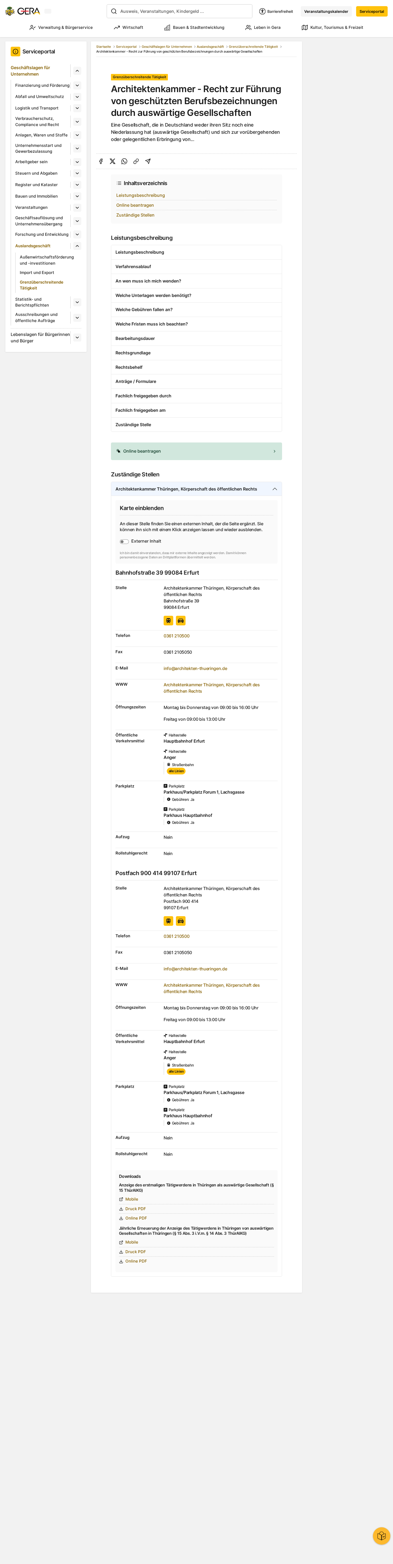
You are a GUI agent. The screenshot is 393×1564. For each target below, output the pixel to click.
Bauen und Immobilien (36, 196)
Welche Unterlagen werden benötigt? (153, 295)
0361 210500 (176, 635)
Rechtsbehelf (128, 367)
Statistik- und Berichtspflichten (32, 302)
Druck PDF (135, 1208)
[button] (196, 451)
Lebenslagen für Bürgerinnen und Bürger (40, 337)
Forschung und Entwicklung (41, 234)
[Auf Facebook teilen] (100, 161)
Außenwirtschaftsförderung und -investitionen (47, 260)
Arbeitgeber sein (31, 161)
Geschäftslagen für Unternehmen (30, 71)
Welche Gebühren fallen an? (144, 309)
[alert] (196, 451)
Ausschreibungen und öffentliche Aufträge (36, 317)
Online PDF (136, 1218)
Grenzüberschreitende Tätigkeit (41, 285)
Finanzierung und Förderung (42, 85)
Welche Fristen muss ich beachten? (151, 324)
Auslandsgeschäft (33, 245)
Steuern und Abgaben (36, 173)
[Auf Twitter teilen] (112, 161)
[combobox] (179, 11)
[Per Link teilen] (136, 161)
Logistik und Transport (37, 108)
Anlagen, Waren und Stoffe (41, 135)
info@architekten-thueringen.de (195, 668)
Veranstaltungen (31, 207)
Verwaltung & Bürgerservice (65, 27)
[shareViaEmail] (147, 161)
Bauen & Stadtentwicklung (198, 27)
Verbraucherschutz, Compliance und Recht (37, 121)
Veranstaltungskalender (326, 11)
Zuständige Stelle (133, 424)
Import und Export (37, 272)
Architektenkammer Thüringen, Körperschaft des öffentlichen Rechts (186, 489)
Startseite (103, 47)
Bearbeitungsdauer (135, 338)
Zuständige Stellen (135, 215)
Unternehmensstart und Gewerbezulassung (38, 148)
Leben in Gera (267, 27)
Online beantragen (135, 205)
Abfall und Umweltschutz (39, 96)
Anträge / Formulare (135, 381)
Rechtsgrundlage (133, 352)
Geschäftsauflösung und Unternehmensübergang (39, 220)
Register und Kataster (36, 184)
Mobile (131, 1199)
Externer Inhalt (146, 541)
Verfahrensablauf (133, 266)
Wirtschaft (132, 27)
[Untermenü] (77, 71)
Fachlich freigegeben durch (143, 395)
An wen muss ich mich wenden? (148, 281)
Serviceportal (372, 11)
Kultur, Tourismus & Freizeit (336, 27)
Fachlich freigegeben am (140, 410)
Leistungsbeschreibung (140, 195)
